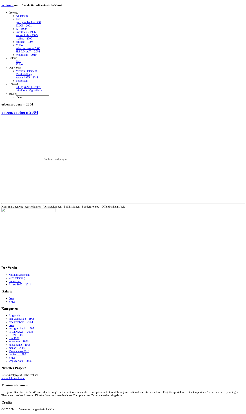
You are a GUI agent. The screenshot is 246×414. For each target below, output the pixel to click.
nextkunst (7, 5)
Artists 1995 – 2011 (27, 77)
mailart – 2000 (24, 38)
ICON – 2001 (24, 25)
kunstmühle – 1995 (27, 35)
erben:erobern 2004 (19, 112)
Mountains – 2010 (26, 54)
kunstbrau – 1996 (26, 32)
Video (19, 45)
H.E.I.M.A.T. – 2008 (28, 51)
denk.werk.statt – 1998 (22, 318)
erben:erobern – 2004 (28, 48)
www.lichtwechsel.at (13, 378)
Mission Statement (26, 70)
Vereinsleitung (24, 74)
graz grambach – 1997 (28, 22)
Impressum (22, 80)
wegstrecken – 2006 (20, 360)
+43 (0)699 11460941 (28, 87)
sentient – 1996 (24, 41)
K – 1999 (21, 28)
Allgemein (22, 15)
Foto (18, 19)
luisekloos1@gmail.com (29, 90)
